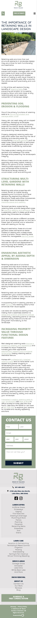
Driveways (18, 509)
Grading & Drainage (18, 516)
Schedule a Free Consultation (18, 598)
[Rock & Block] (18, 6)
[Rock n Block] (18, 483)
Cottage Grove (18, 564)
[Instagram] (21, 499)
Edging (19, 511)
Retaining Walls (18, 526)
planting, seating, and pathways (17, 210)
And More (18, 572)
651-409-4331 (9, 407)
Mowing (18, 550)
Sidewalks (18, 528)
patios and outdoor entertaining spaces (17, 315)
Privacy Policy (22, 607)
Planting (18, 522)
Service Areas (18, 561)
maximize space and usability (13, 202)
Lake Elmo (18, 568)
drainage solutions (20, 140)
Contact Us (18, 584)
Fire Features (18, 514)
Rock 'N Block (25, 401)
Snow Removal (18, 577)
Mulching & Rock (18, 518)
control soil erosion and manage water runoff (15, 115)
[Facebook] (17, 499)
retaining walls (16, 89)
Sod (18, 530)
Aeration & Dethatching (18, 543)
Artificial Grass (18, 507)
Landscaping (18, 505)
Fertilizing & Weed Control (18, 545)
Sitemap (13, 607)
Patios (18, 520)
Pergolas (18, 524)
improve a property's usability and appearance (17, 344)
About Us (18, 581)
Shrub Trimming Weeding (18, 556)
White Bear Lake (19, 570)
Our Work (18, 586)
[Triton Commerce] (22, 615)
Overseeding (18, 552)
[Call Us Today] (3, 13)
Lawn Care (18, 541)
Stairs (18, 533)
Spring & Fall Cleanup (18, 554)
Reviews (18, 588)
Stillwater (18, 566)
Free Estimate (19, 13)
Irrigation (19, 547)
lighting (9, 305)
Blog (18, 590)
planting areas (27, 236)
